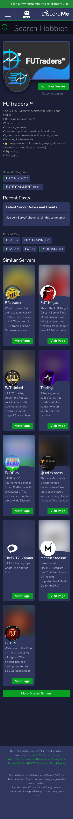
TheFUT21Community (22, 557)
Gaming (17, 178)
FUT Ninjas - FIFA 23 (50, 305)
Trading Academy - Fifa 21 (52, 393)
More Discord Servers (36, 693)
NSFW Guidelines (38, 763)
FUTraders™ (18, 104)
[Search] (5, 27)
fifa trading (37, 240)
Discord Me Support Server (45, 755)
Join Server (56, 86)
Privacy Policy (59, 759)
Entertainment (23, 187)
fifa (12, 240)
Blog (52, 763)
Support (62, 763)
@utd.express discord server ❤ (54, 475)
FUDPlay (12, 472)
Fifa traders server (14, 305)
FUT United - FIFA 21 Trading (18, 390)
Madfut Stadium (53, 557)
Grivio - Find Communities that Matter (27, 759)
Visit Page (22, 341)
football (52, 249)
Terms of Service (17, 763)
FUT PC (11, 643)
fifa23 (12, 249)
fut (30, 249)
